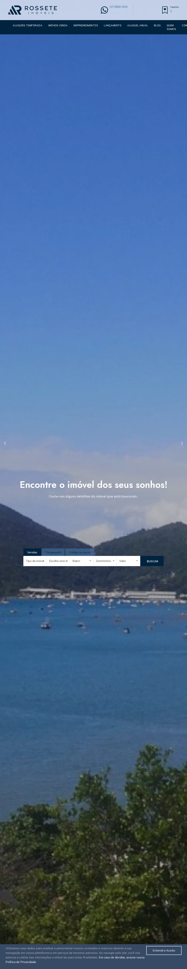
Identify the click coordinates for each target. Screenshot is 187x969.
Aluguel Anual (137, 25)
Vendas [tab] (32, 552)
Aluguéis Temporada (27, 25)
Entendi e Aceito (164, 950)
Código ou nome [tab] (79, 552)
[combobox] (35, 561)
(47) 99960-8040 (119, 7)
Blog (157, 25)
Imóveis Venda (58, 25)
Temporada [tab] (53, 552)
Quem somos (171, 27)
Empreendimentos (86, 25)
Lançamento (112, 25)
